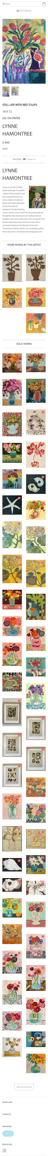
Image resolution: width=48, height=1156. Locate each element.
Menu (7, 4)
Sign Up (8, 1134)
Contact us (31, 159)
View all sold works (24, 1087)
